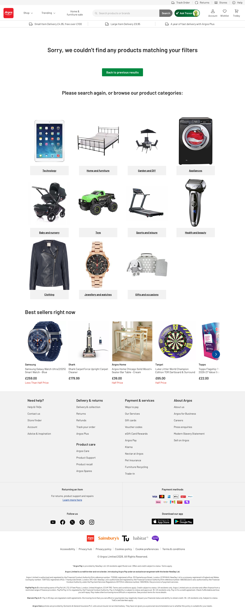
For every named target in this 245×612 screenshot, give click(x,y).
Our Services (132, 413)
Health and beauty (195, 232)
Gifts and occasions (146, 294)
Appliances (195, 170)
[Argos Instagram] (92, 522)
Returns (81, 413)
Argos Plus (82, 433)
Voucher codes (133, 426)
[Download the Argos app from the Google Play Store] (183, 521)
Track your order (85, 426)
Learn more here (72, 499)
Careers (178, 420)
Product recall (84, 464)
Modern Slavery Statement (189, 433)
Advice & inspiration (39, 433)
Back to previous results (122, 72)
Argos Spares (84, 470)
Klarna (128, 446)
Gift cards (130, 420)
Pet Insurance (133, 460)
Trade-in (130, 473)
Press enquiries (183, 426)
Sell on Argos (181, 440)
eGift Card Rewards (136, 433)
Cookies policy (123, 549)
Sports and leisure (147, 232)
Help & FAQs (35, 406)
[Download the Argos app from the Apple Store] (161, 521)
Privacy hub (85, 549)
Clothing (49, 294)
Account (32, 426)
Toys (98, 232)
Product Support (86, 457)
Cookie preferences (147, 549)
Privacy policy (103, 549)
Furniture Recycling (136, 466)
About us (179, 406)
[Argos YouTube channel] (53, 522)
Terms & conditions (173, 549)
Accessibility (67, 549)
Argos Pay (130, 440)
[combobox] (125, 13)
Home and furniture (98, 170)
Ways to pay (131, 406)
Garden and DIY (147, 170)
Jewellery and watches (98, 294)
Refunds (81, 420)
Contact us (34, 413)
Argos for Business (185, 413)
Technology (49, 170)
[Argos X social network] (72, 522)
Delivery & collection (88, 406)
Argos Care (82, 450)
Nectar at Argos (134, 453)
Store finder (35, 420)
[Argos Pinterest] (82, 522)
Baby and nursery (49, 232)
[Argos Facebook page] (63, 522)
